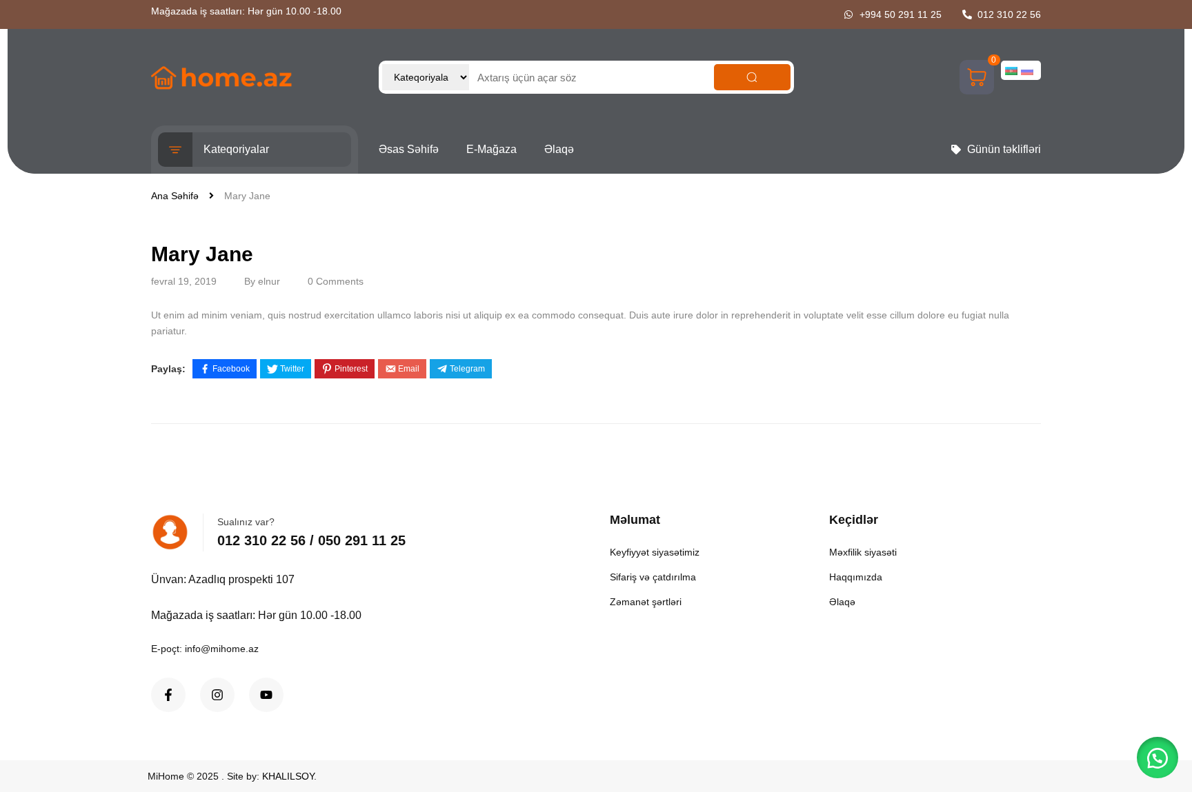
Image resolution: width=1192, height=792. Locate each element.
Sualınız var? (246, 521)
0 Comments (336, 281)
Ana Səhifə (175, 195)
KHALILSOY (288, 776)
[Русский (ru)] (1027, 70)
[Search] (752, 77)
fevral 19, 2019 (184, 281)
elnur (269, 281)
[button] (1157, 757)
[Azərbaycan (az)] (1011, 70)
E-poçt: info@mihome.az (205, 648)
